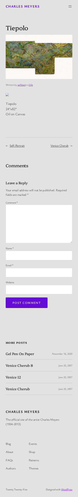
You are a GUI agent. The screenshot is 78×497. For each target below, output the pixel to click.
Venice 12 (13, 377)
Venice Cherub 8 (19, 365)
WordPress (66, 489)
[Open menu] (70, 6)
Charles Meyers (23, 6)
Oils (31, 85)
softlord (22, 85)
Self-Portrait (17, 145)
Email (9, 265)
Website (10, 282)
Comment (12, 202)
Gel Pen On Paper (20, 354)
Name (10, 248)
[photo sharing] (7, 95)
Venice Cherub (59, 145)
